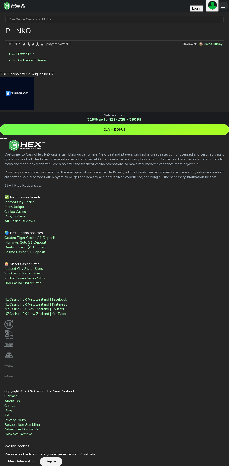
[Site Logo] (96, 6)
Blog (8, 410)
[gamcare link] (8, 338)
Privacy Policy (15, 420)
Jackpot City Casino (19, 202)
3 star (33, 44)
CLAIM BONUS (114, 129)
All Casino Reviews (19, 221)
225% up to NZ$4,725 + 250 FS (114, 119)
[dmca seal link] (8, 348)
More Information (21, 461)
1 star (24, 44)
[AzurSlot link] (17, 109)
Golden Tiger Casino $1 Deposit (29, 237)
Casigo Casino (15, 211)
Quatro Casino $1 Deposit (25, 247)
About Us (12, 401)
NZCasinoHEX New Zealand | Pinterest (35, 304)
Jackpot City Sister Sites (23, 268)
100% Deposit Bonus (29, 60)
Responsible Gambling (22, 424)
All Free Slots (23, 53)
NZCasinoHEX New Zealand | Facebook (35, 299)
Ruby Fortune (15, 216)
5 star (42, 44)
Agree (51, 461)
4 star (38, 44)
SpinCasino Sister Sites (22, 273)
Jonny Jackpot (15, 207)
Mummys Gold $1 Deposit (25, 242)
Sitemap (11, 396)
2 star (29, 44)
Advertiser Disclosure (21, 429)
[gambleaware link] (8, 379)
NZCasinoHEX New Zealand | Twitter (34, 309)
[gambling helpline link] (8, 369)
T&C (8, 415)
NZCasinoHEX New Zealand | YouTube (35, 314)
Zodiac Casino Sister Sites (24, 278)
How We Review (18, 434)
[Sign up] (212, 6)
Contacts (11, 405)
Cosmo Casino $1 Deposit (24, 252)
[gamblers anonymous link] (8, 358)
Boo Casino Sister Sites (23, 282)
